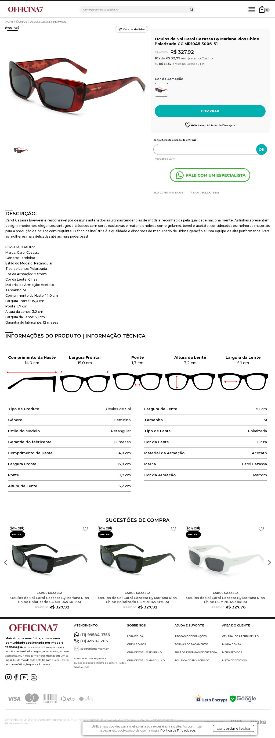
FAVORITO (85, 529)
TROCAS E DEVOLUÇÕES (191, 636)
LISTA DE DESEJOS (234, 660)
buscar (191, 10)
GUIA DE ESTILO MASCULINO (146, 660)
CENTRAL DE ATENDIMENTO (240, 636)
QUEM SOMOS (136, 644)
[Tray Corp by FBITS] (258, 722)
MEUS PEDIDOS (232, 652)
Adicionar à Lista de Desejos (213, 125)
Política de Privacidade (177, 730)
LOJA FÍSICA (135, 636)
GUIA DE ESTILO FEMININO (144, 652)
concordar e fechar (234, 728)
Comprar (210, 111)
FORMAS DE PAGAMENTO (191, 644)
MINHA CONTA (231, 644)
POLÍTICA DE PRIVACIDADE (192, 660)
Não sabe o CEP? (165, 158)
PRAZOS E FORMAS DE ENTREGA (196, 652)
